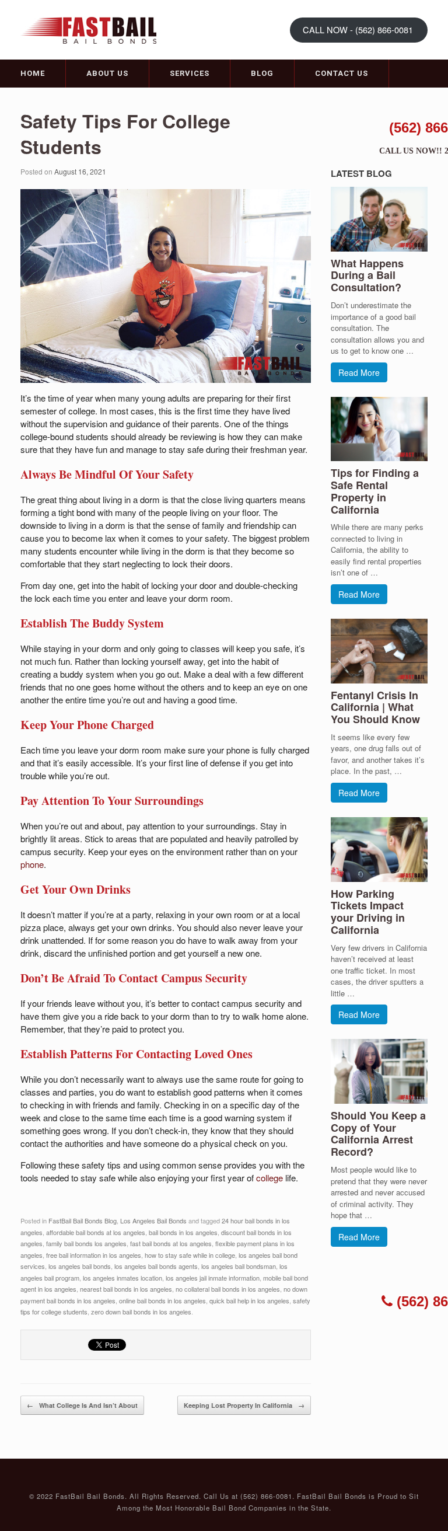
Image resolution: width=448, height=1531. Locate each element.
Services (189, 73)
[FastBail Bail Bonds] (93, 29)
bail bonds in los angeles (183, 1232)
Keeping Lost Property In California (244, 1405)
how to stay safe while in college (190, 1255)
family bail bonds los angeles (86, 1243)
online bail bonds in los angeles (162, 1300)
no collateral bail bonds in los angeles (228, 1288)
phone (32, 864)
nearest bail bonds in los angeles (126, 1288)
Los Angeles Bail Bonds (153, 1220)
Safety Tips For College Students (125, 134)
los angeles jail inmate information (213, 1277)
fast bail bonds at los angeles (171, 1243)
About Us (107, 73)
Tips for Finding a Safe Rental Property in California (375, 491)
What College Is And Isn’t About (82, 1405)
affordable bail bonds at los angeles (95, 1232)
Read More (359, 372)
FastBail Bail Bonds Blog (82, 1220)
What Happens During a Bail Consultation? (367, 275)
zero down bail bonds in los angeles (141, 1311)
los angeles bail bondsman (238, 1266)
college (269, 1177)
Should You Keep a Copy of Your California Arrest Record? (378, 1133)
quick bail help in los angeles (249, 1300)
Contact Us (341, 73)
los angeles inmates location (122, 1277)
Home (32, 73)
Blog (262, 73)
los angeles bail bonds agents (156, 1266)
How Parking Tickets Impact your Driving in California (368, 911)
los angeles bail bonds (79, 1266)
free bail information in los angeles (93, 1255)
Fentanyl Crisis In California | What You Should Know (375, 707)
